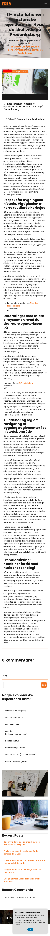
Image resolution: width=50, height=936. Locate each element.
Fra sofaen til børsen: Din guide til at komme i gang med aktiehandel (25, 862)
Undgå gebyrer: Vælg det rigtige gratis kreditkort (22, 880)
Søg (5, 675)
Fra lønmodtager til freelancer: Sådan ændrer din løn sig (21, 852)
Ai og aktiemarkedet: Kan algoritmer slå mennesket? (22, 871)
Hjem (14, 40)
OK (30, 929)
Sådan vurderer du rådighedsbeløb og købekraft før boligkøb (22, 843)
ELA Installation (26, 383)
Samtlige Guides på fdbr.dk (15, 71)
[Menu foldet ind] (45, 4)
